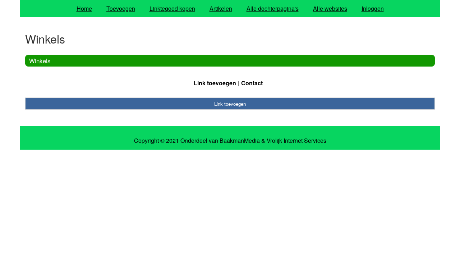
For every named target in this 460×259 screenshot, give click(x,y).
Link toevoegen (215, 83)
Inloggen (373, 8)
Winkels (40, 60)
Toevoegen (120, 8)
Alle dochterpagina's (273, 8)
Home (84, 8)
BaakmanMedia (240, 140)
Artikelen (221, 8)
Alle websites (330, 8)
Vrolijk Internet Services (296, 140)
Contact (252, 83)
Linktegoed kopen (172, 8)
